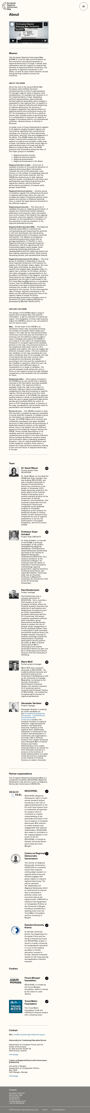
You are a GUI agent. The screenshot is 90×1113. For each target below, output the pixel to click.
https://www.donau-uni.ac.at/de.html (46, 925)
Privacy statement (58, 1110)
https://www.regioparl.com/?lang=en (46, 791)
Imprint (45, 1110)
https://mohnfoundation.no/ (46, 1001)
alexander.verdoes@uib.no (46, 703)
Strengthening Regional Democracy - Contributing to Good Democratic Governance (33, 716)
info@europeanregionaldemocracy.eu (46, 468)
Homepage (13, 1054)
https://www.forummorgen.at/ (46, 978)
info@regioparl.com (17, 1101)
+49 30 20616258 (16, 1103)
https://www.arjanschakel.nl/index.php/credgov (46, 853)
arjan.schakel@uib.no (46, 532)
